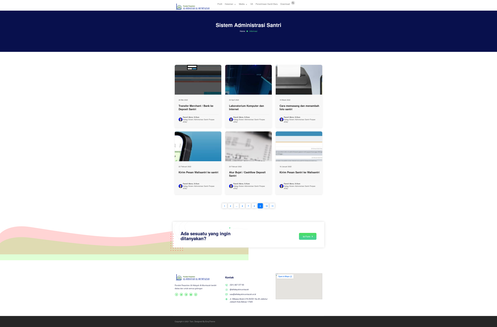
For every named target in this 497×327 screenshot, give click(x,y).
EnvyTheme (210, 321)
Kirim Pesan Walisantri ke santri (198, 172)
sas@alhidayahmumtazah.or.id (243, 294)
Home (242, 31)
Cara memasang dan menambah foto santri (299, 107)
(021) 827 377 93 (237, 284)
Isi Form (307, 236)
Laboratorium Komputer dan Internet (246, 107)
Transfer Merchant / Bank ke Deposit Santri (196, 107)
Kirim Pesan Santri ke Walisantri (300, 172)
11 (273, 206)
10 (267, 206)
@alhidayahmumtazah (239, 289)
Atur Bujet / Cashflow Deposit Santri (247, 174)
